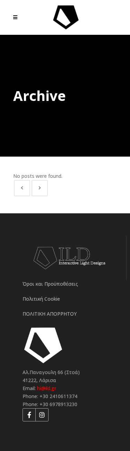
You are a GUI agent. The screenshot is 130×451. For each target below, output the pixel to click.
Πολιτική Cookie (41, 298)
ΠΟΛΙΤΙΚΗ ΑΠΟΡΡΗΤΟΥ (50, 313)
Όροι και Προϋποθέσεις (50, 283)
